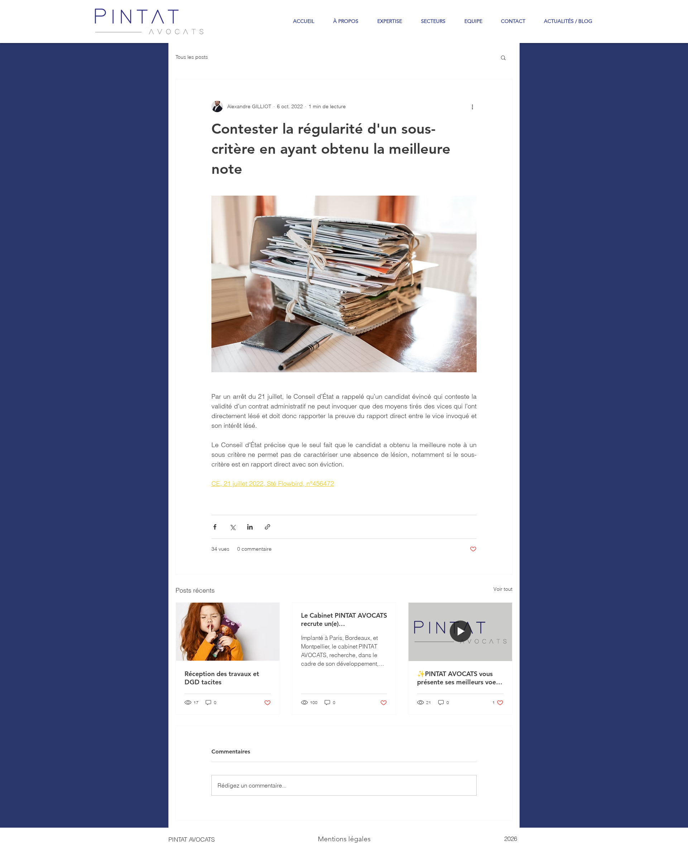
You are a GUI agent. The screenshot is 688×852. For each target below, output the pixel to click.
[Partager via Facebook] (214, 526)
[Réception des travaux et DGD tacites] (228, 632)
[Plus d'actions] (472, 106)
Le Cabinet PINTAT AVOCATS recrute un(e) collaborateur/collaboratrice (344, 619)
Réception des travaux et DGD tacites (222, 678)
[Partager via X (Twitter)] (232, 526)
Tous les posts (192, 57)
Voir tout (502, 589)
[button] (503, 57)
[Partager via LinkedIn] (250, 526)
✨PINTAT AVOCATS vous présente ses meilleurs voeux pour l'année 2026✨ (460, 678)
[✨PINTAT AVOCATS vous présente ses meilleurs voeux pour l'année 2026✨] (460, 632)
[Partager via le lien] (267, 526)
